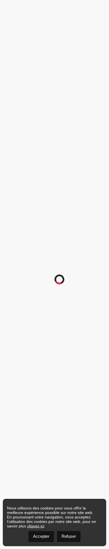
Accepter (41, 536)
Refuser (68, 536)
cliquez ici (35, 526)
